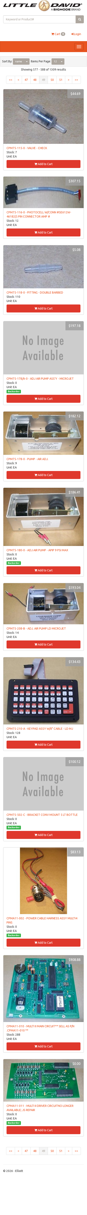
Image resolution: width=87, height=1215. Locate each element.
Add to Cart (45, 164)
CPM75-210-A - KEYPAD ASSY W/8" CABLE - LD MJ (40, 728)
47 (26, 79)
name (18, 61)
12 (55, 61)
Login (77, 34)
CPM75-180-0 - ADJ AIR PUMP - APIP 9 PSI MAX (37, 550)
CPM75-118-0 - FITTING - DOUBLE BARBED (35, 292)
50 (52, 79)
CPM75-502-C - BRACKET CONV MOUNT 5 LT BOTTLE (42, 814)
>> (76, 79)
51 (61, 79)
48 (35, 79)
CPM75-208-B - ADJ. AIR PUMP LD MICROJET (36, 628)
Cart (59, 34)
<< (10, 79)
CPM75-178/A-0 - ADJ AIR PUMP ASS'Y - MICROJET (40, 378)
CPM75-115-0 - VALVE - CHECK (27, 148)
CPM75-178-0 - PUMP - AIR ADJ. (27, 459)
